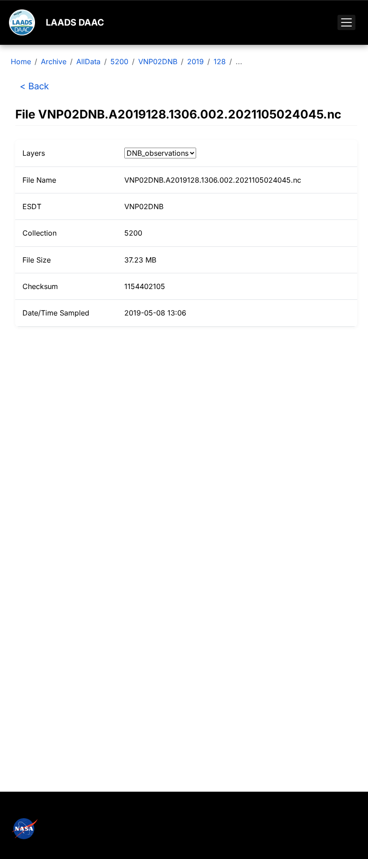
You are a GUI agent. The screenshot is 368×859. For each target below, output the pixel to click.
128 (220, 61)
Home (21, 61)
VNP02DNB (157, 61)
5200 (119, 61)
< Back (34, 86)
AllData (88, 61)
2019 (195, 61)
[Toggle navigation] (346, 22)
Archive (53, 61)
